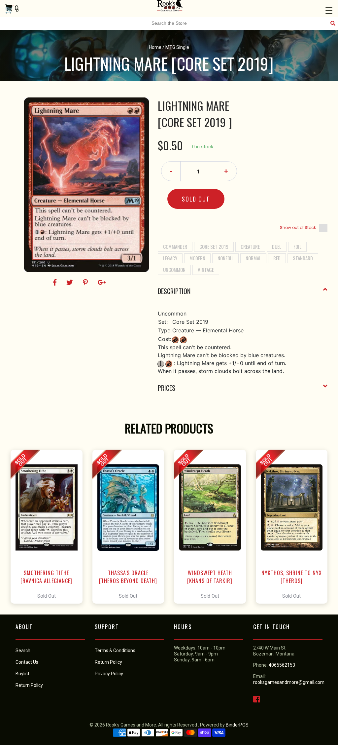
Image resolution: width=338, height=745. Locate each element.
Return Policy (108, 662)
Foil (297, 246)
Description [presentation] (174, 291)
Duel (276, 246)
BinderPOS (237, 724)
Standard (303, 258)
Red (277, 258)
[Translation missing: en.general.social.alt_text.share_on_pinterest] (86, 282)
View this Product (49, 526)
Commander (175, 246)
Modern (197, 258)
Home (155, 47)
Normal (253, 258)
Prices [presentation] (166, 388)
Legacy (170, 258)
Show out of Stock (298, 227)
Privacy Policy (109, 673)
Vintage (206, 269)
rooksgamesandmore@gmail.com (288, 682)
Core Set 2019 (213, 246)
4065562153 (282, 665)
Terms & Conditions (115, 650)
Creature (250, 246)
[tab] (243, 293)
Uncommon (174, 269)
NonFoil (225, 258)
